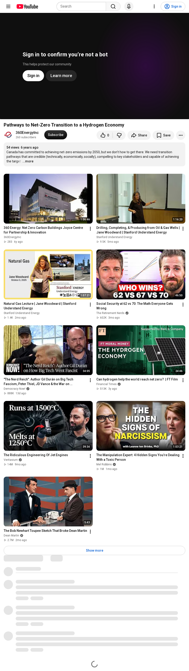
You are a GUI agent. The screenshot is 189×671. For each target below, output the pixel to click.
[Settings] (154, 6)
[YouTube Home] (27, 6)
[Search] (113, 6)
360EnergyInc (27, 132)
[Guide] (8, 6)
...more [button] (27, 161)
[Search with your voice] (128, 6)
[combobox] (82, 6)
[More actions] (180, 135)
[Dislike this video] (119, 135)
